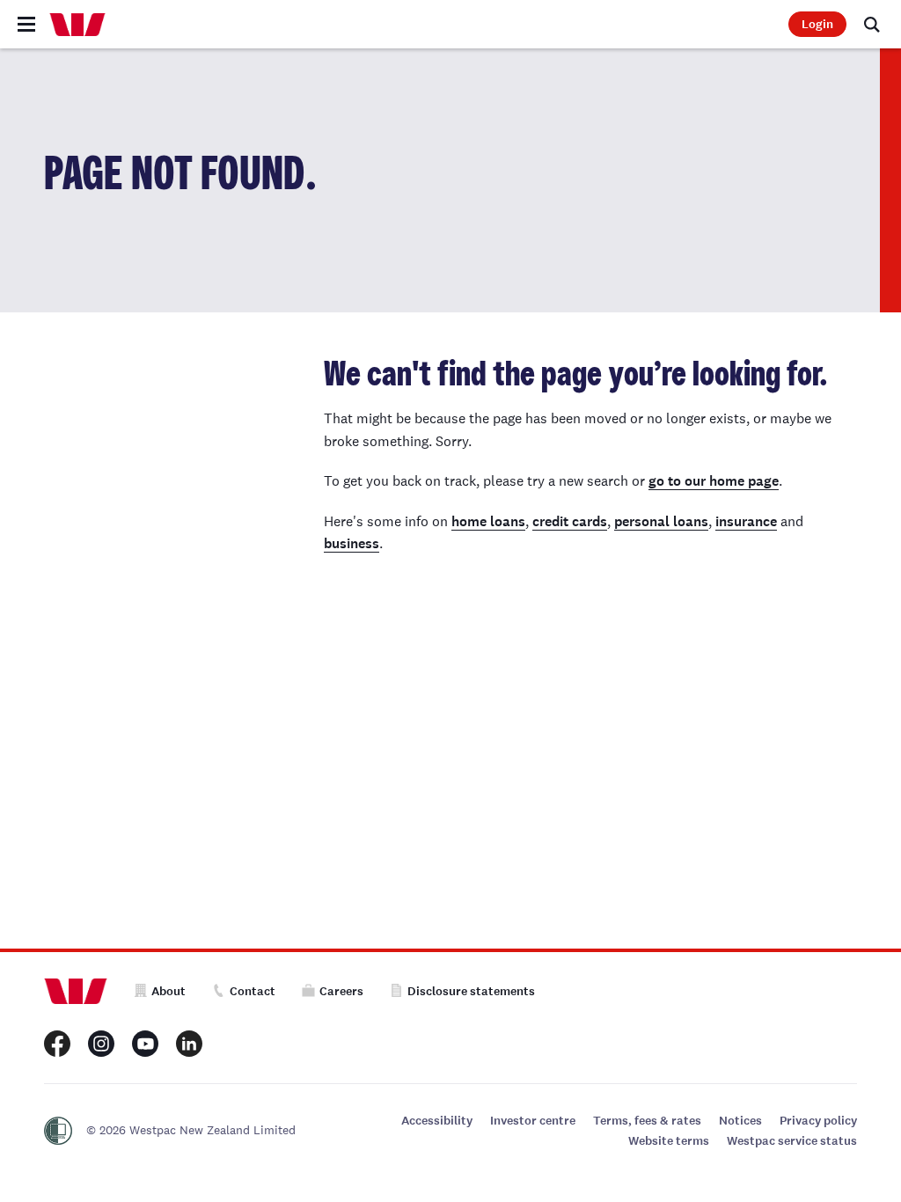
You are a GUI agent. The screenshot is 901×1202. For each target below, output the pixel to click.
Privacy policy (818, 1120)
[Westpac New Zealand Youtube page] (145, 1043)
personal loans (661, 521)
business (351, 543)
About (168, 991)
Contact (252, 991)
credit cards (569, 521)
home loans (488, 521)
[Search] (872, 24)
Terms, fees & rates (647, 1120)
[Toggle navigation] (26, 24)
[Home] (77, 24)
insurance (746, 521)
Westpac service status (792, 1140)
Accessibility (436, 1120)
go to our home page (713, 481)
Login (817, 24)
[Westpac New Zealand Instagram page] (101, 1043)
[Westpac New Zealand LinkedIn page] (189, 1043)
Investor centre (532, 1120)
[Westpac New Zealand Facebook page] (57, 1043)
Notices (740, 1120)
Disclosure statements (471, 991)
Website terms (668, 1140)
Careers (341, 991)
